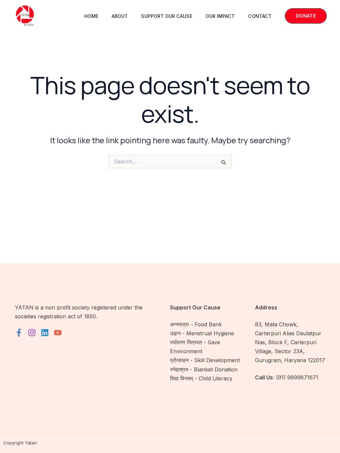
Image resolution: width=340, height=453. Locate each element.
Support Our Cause (166, 16)
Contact (260, 16)
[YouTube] (58, 333)
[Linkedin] (45, 333)
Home (91, 16)
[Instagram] (32, 333)
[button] (306, 16)
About (120, 16)
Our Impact (220, 16)
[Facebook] (19, 333)
